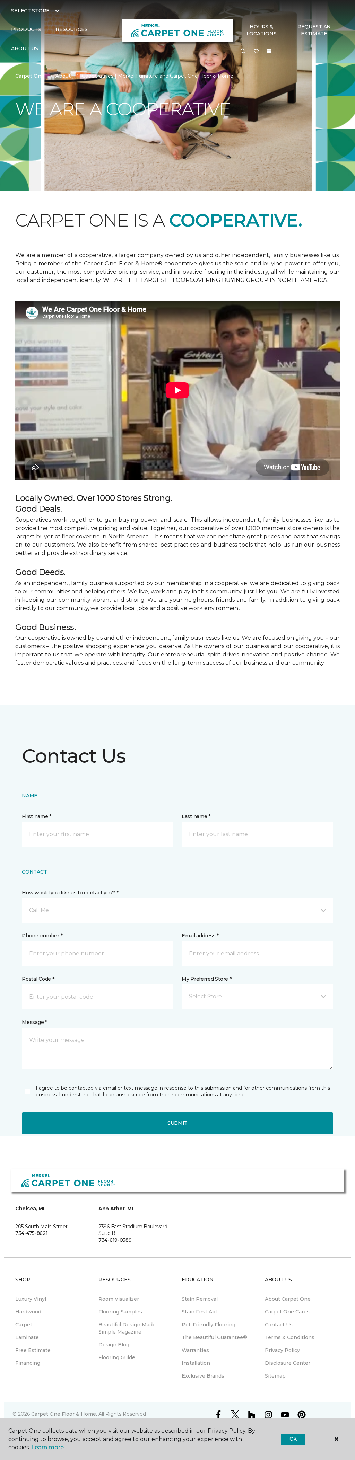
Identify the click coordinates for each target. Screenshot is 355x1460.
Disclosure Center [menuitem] (287, 1363)
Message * (34, 1022)
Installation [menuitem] (196, 1363)
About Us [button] (24, 48)
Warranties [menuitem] (195, 1350)
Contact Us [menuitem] (279, 1324)
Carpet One (29, 76)
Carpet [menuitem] (23, 1324)
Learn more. (48, 1447)
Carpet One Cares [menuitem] (287, 1312)
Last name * (196, 816)
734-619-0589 (115, 1240)
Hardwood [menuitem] (28, 1312)
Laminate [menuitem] (27, 1337)
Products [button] (26, 29)
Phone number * (42, 935)
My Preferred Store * (206, 978)
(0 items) (269, 51)
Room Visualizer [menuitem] (118, 1299)
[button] (243, 51)
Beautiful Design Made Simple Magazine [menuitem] (127, 1328)
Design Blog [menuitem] (113, 1345)
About (63, 76)
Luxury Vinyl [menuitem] (30, 1299)
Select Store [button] (30, 11)
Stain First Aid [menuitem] (199, 1312)
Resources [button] (71, 29)
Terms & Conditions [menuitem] (289, 1337)
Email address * (200, 935)
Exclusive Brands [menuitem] (203, 1376)
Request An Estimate (314, 30)
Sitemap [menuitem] (275, 1376)
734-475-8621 (31, 1233)
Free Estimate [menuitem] (33, 1350)
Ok (293, 1439)
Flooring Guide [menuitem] (116, 1357)
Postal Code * (38, 978)
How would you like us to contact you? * (70, 892)
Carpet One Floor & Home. (64, 1414)
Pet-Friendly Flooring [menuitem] (208, 1324)
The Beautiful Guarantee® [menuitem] (214, 1337)
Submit (177, 1123)
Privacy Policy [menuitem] (282, 1350)
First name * (36, 816)
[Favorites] (256, 51)
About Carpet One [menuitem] (288, 1299)
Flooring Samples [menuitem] (120, 1312)
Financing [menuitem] (27, 1363)
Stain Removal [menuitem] (200, 1299)
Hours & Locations (261, 30)
